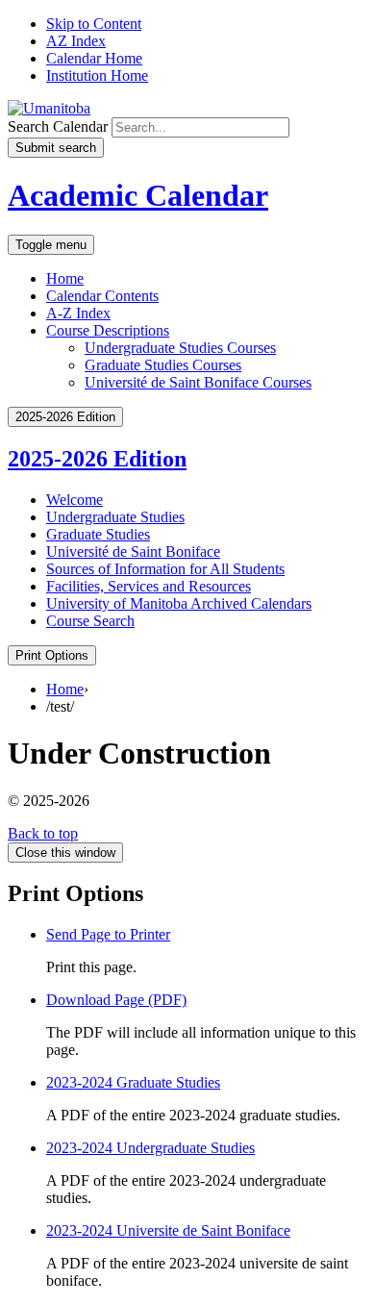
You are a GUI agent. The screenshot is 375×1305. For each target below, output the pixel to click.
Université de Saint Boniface (133, 551)
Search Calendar (58, 126)
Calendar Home (94, 58)
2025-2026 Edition (97, 458)
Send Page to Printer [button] (108, 934)
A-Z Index (78, 313)
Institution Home (97, 75)
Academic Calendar (138, 195)
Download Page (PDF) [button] (116, 999)
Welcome (74, 499)
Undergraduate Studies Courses (180, 347)
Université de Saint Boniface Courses (198, 382)
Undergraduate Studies (115, 517)
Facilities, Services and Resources (148, 586)
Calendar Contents (102, 296)
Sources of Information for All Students (165, 569)
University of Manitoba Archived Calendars (179, 603)
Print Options (51, 655)
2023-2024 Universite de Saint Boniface (168, 1230)
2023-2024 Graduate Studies (133, 1082)
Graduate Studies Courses (163, 365)
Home (65, 278)
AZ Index (76, 41)
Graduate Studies (98, 534)
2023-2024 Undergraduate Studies (150, 1148)
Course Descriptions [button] (107, 330)
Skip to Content (93, 23)
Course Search (90, 621)
